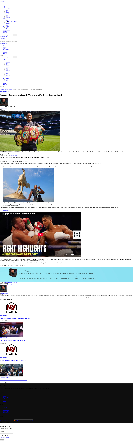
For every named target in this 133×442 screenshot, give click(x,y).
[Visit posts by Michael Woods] (4, 105)
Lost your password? (4, 437)
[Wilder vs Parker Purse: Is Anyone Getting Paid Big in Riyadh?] (11, 314)
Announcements (8, 89)
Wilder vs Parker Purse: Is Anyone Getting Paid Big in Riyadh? (15, 318)
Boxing (1, 377)
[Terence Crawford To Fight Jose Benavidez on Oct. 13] (11, 356)
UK (8, 91)
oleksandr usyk (15, 282)
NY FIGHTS (3, 1)
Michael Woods (3, 108)
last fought (5, 210)
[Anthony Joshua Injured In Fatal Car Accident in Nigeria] (11, 376)
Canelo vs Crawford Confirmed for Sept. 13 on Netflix (12, 340)
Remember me (4, 435)
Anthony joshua (8, 282)
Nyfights (2, 89)
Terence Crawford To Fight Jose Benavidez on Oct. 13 (12, 360)
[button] (3, 36)
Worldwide (7, 377)
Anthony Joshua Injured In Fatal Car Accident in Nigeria (13, 380)
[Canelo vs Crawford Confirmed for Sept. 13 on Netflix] (11, 336)
